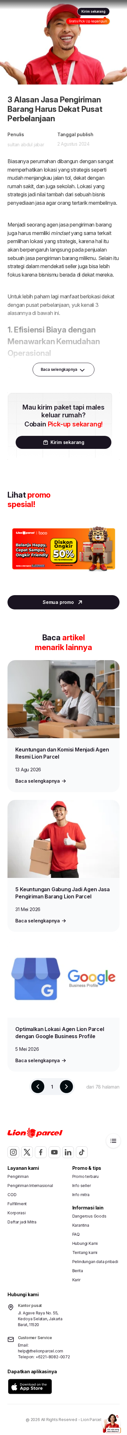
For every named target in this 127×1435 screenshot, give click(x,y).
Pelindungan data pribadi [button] (95, 1261)
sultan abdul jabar (25, 144)
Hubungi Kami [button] (85, 1243)
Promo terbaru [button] (85, 1176)
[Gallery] (63, 555)
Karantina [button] (80, 1225)
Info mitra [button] (81, 1194)
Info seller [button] (81, 1185)
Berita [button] (77, 1270)
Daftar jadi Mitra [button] (21, 1222)
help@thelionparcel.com (41, 1351)
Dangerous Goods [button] (89, 1216)
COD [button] (11, 1194)
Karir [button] (76, 1279)
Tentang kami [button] (85, 1252)
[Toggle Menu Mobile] (118, 12)
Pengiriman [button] (17, 1176)
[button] (30, 1386)
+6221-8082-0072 (52, 1356)
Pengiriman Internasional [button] (30, 1185)
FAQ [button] (76, 1234)
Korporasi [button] (16, 1212)
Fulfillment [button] (17, 1203)
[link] (21, 12)
